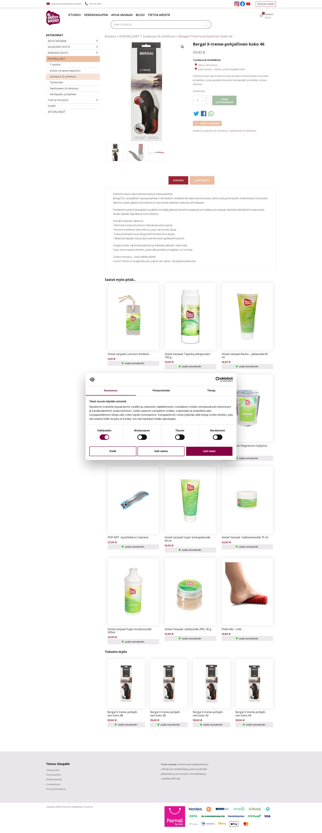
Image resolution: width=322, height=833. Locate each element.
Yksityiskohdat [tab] (161, 390)
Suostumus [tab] (111, 390)
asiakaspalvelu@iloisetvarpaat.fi (66, 4)
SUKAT (52, 106)
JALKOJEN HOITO (59, 46)
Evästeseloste (53, 784)
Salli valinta (161, 451)
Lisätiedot (202, 180)
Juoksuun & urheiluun (63, 76)
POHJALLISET (56, 58)
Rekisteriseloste (54, 779)
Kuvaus (178, 180)
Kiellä (113, 451)
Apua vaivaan (121, 15)
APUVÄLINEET (57, 111)
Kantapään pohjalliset (63, 94)
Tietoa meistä (159, 15)
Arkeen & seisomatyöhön (65, 70)
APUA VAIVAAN (57, 41)
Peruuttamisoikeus (56, 789)
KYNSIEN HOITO (58, 52)
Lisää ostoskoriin (224, 101)
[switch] (142, 437)
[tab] (178, 180)
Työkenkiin (56, 82)
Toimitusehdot (53, 775)
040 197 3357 (95, 4)
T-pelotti (55, 64)
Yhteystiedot (52, 770)
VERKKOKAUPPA (96, 15)
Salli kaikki (209, 451)
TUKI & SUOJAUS (58, 100)
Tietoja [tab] (211, 390)
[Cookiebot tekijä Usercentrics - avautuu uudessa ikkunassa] (218, 379)
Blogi (140, 15)
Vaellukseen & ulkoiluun (64, 88)
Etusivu (74, 15)
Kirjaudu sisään (265, 3)
